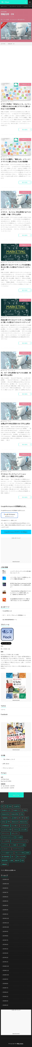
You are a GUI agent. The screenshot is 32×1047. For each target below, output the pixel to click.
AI (10, 370)
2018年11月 (6, 970)
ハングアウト (5, 845)
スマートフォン (6, 833)
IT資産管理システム (7, 818)
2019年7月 (5, 940)
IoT (14, 370)
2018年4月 (5, 1001)
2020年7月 (5, 892)
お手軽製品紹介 (6, 825)
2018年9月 (5, 979)
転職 (22, 860)
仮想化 (27, 852)
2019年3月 (5, 953)
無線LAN (17, 860)
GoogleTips (17, 806)
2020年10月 (6, 883)
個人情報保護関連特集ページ (10, 619)
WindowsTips (23, 821)
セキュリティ (4, 6)
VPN (9, 821)
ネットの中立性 (6, 841)
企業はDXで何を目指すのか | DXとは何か (15, 424)
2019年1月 (5, 961)
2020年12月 (6, 879)
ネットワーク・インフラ (15, 6)
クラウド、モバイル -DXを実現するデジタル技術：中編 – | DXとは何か (16, 213)
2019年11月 (6, 922)
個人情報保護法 (6, 856)
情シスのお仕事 (21, 856)
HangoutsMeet (15, 814)
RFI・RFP (21, 818)
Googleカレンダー (6, 810)
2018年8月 (5, 983)
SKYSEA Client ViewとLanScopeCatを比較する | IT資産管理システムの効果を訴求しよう (20, 585)
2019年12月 (6, 918)
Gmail (10, 806)
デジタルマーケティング (20, 262)
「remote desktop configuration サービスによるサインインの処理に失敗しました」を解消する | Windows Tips (20, 592)
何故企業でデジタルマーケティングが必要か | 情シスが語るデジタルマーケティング (16, 321)
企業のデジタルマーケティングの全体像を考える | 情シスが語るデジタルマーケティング (16, 267)
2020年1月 (5, 914)
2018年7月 (5, 988)
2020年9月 (5, 888)
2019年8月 (5, 935)
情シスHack (20, 1043)
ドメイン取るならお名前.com (8, 870)
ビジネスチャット (6, 849)
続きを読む (25, 129)
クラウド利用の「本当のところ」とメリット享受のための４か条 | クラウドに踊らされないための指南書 (16, 106)
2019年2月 (5, 957)
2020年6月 (5, 896)
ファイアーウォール (18, 849)
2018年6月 (5, 992)
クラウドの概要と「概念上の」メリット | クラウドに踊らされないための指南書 (15, 160)
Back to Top (16, 795)
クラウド (11, 101)
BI (2, 806)
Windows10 (15, 821)
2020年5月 (5, 901)
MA (10, 262)
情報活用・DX (25, 84)
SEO (13, 262)
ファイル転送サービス (7, 852)
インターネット (24, 825)
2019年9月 (5, 931)
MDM (15, 818)
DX (10, 209)
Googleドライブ (17, 810)
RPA (27, 818)
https (22, 814)
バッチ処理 (13, 845)
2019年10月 (6, 927)
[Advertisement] (16, 62)
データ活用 (19, 837)
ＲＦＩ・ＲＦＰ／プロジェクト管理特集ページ (14, 615)
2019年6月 (5, 944)
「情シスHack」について (9, 759)
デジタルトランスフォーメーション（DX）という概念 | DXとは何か (13, 475)
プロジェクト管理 (19, 852)
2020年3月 (5, 905)
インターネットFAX (7, 829)
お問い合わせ (6, 763)
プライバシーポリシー (8, 768)
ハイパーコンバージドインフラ (19, 841)
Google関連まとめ (7, 611)
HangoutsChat (5, 814)
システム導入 (23, 829)
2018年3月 (5, 1005)
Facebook (4, 714)
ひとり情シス (15, 825)
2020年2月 (5, 909)
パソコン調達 (21, 845)
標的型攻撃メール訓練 (7, 860)
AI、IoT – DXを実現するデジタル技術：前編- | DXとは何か (16, 374)
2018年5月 (5, 996)
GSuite (25, 810)
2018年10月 (6, 975)
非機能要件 (4, 864)
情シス (13, 856)
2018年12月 (6, 966)
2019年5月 (5, 949)
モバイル (19, 209)
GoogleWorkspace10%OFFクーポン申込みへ (16, 532)
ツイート (3, 709)
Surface (3, 821)
